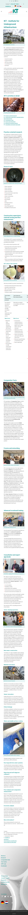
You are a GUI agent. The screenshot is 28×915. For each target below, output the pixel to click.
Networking (4, 884)
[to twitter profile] (12, 1)
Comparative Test (5, 859)
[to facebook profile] (10, 1)
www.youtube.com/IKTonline (10, 842)
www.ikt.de (6, 839)
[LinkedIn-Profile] (14, 897)
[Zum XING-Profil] (8, 897)
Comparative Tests (9, 120)
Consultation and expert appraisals (12, 124)
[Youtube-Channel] (11, 897)
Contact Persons (5, 882)
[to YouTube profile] (16, 1)
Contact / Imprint (5, 878)
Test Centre (4, 862)
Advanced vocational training (11, 123)
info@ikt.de (8, 6)
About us (3, 855)
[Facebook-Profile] (2, 897)
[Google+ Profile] (17, 897)
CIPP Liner (3, 864)
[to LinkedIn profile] (18, 1)
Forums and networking (10, 121)
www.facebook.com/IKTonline (10, 840)
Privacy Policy (4, 876)
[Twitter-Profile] (5, 897)
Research (3, 857)
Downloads (4, 866)
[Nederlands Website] (6, 903)
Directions (3, 880)
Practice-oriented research (11, 115)
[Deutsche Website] (2, 903)
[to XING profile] (14, 1)
